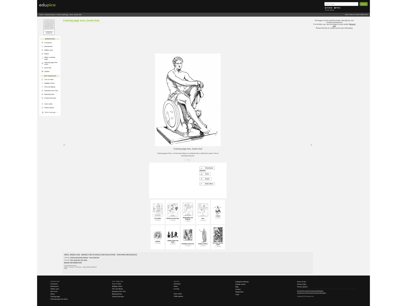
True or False (116, 284)
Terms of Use (301, 282)
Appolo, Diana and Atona (172, 241)
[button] (207, 183)
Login (346, 14)
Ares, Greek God (75, 14)
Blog (236, 287)
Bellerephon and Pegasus (188, 218)
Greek (85, 260)
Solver (176, 286)
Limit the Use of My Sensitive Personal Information (311, 293)
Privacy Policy (301, 284)
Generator (177, 284)
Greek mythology (62, 14)
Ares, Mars (157, 218)
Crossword (54, 284)
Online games (178, 296)
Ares (71, 260)
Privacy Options (302, 287)
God (82, 260)
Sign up (351, 14)
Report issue (364, 14)
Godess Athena (203, 244)
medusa (157, 241)
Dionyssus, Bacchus (173, 218)
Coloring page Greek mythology (79, 257)
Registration (239, 292)
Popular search (240, 284)
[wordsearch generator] (49, 34)
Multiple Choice (117, 286)
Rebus (52, 294)
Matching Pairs (117, 294)
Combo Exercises (118, 296)
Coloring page (55, 296)
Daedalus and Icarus (188, 244)
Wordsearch (54, 286)
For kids (176, 289)
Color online (178, 294)
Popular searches (329, 10)
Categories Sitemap (242, 282)
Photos (338, 8)
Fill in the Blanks (117, 289)
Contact (357, 14)
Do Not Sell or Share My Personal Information (310, 291)
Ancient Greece (50, 14)
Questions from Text (118, 291)
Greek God (77, 260)
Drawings (329, 8)
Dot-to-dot (53, 291)
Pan (203, 218)
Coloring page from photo (59, 299)
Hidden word (54, 289)
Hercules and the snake (218, 243)
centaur (218, 216)
